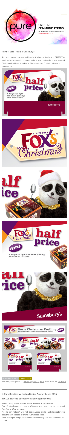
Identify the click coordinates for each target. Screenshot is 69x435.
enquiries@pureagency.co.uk (36, 398)
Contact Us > (25, 378)
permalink (62, 381)
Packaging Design (31, 381)
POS (42, 381)
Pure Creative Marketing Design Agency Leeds (27, 394)
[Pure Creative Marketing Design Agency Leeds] (34, 26)
